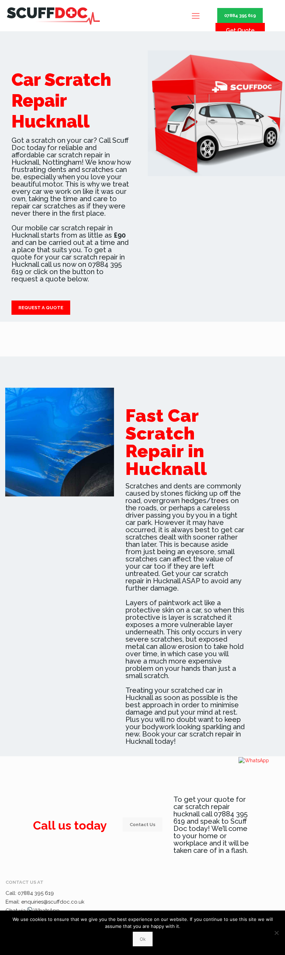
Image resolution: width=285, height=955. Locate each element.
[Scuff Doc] (53, 15)
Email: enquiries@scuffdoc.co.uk (45, 902)
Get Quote (240, 30)
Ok (143, 939)
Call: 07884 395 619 (30, 893)
